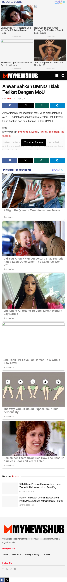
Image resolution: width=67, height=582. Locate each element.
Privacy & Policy (32, 555)
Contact (46, 555)
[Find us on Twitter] (7, 569)
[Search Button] (63, 75)
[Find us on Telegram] (15, 569)
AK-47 (9, 98)
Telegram (54, 131)
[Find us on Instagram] (11, 569)
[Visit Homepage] (20, 76)
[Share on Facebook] (10, 105)
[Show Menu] (56, 75)
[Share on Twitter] (26, 105)
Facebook (24, 131)
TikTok (43, 131)
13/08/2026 (25, 505)
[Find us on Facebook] (3, 569)
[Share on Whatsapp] (42, 105)
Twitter (34, 131)
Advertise (16, 555)
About (5, 555)
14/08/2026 (25, 491)
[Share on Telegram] (57, 105)
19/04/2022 (22, 98)
